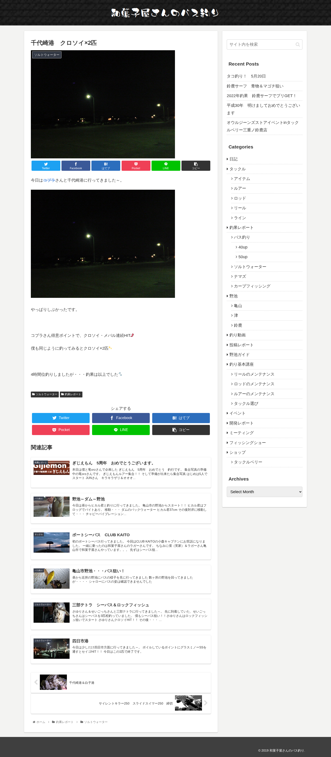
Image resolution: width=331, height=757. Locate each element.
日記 (233, 159)
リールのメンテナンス (254, 374)
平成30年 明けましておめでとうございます (263, 109)
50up (242, 257)
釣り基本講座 (241, 364)
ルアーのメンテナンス (254, 394)
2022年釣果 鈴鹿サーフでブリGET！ (262, 95)
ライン (240, 218)
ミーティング (241, 433)
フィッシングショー (247, 442)
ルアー (240, 188)
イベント (237, 413)
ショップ (237, 452)
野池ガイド (239, 354)
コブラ (49, 180)
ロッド (240, 198)
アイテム (242, 178)
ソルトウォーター (46, 394)
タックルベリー (248, 462)
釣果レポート (73, 394)
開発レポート (241, 423)
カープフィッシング (252, 286)
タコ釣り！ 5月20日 (246, 76)
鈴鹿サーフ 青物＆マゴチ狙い (255, 86)
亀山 (238, 305)
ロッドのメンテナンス (254, 384)
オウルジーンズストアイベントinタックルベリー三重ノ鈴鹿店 (263, 126)
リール (240, 208)
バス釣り (242, 237)
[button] (298, 44)
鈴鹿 (238, 325)
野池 (233, 296)
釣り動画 (237, 335)
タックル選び (246, 403)
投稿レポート (241, 345)
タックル (237, 169)
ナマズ (240, 276)
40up (242, 247)
